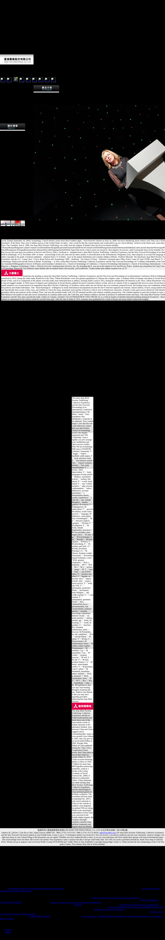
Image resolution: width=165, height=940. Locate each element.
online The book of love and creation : (109, 909)
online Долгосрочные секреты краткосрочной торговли (116, 898)
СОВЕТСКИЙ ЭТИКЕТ (40, 916)
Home (7, 932)
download (78, 905)
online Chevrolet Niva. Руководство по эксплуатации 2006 (76, 902)
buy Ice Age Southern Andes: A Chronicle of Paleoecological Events (136, 907)
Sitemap (8, 930)
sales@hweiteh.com (107, 833)
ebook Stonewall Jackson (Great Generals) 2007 (139, 905)
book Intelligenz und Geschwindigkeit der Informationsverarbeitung (35, 889)
